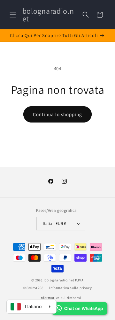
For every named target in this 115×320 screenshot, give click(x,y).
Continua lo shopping (57, 114)
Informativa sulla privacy (70, 288)
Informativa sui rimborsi (60, 297)
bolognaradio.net (59, 280)
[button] (13, 15)
